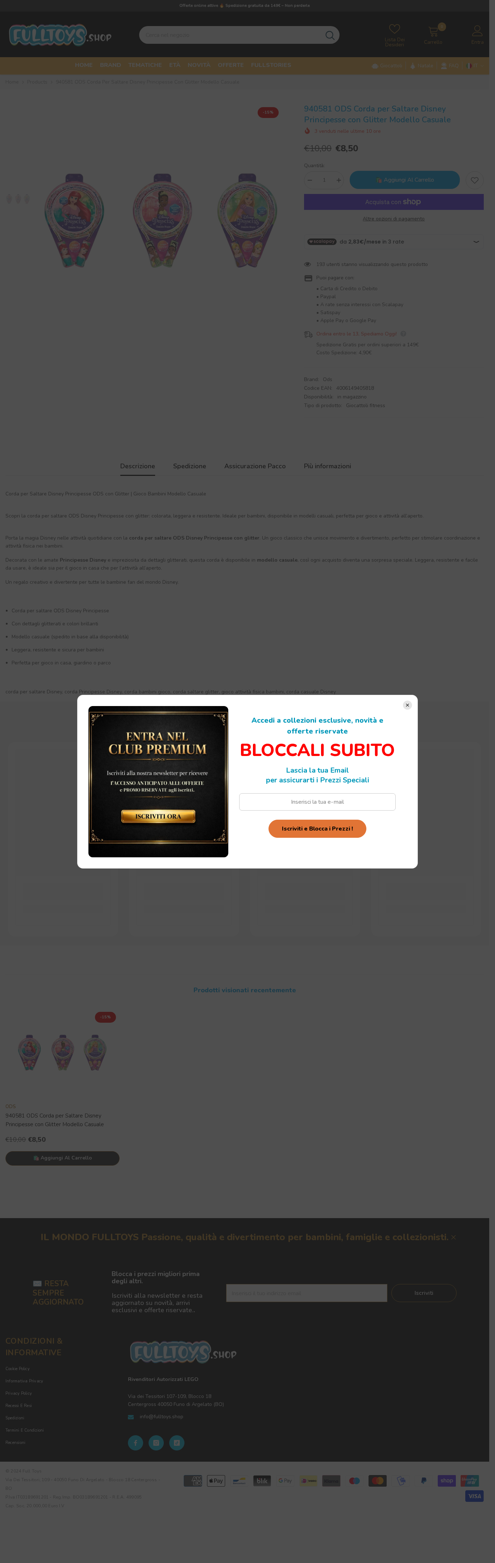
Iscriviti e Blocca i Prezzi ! (317, 829)
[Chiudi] (407, 705)
